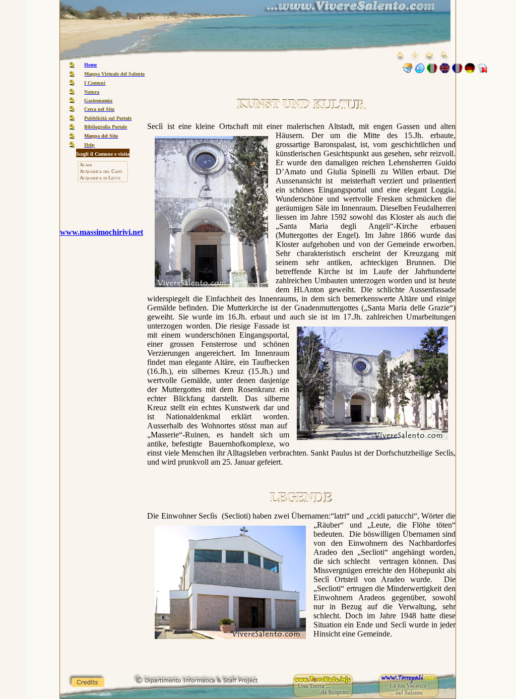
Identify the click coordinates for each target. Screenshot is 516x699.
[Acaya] (103, 165)
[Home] (408, 70)
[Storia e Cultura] (420, 70)
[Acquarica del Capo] (103, 171)
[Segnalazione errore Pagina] (482, 70)
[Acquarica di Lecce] (103, 178)
